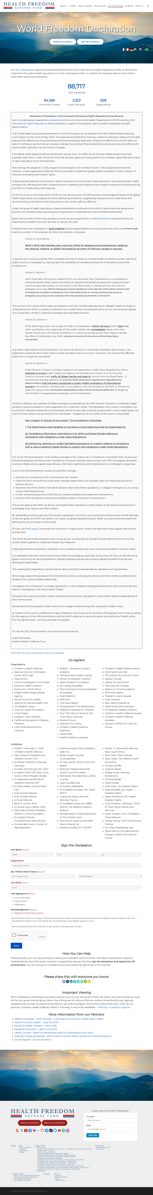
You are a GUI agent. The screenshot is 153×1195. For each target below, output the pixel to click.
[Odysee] (42, 1133)
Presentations (23, 1150)
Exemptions (100, 1149)
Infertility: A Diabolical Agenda (114, 1007)
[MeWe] (38, 1133)
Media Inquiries (60, 1180)
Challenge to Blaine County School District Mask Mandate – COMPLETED (60, 1160)
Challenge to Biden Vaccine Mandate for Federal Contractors (56, 1155)
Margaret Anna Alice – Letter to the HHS (35, 1029)
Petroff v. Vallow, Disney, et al (46, 1152)
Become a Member (61, 1177)
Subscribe (93, 1135)
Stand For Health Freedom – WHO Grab (35, 1025)
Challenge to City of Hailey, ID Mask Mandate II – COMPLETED (56, 1163)
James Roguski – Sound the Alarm (32, 1039)
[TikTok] (51, 1133)
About (13, 1146)
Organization (19, 904)
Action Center (18, 1174)
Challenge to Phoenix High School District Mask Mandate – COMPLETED (60, 1166)
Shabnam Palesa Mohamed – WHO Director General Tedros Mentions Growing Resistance (62, 1036)
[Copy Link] (89, 981)
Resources (99, 1146)
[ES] (136, 50)
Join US (57, 1174)
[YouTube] (59, 1133)
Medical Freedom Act (103, 1147)
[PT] (146, 50)
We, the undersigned (22, 70)
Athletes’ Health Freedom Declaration (26, 1177)
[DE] (132, 50)
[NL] (141, 50)
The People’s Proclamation (22, 1180)
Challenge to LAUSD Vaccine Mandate (49, 1158)
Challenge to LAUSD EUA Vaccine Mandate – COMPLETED (55, 1164)
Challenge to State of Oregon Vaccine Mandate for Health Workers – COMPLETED (63, 1167)
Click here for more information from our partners (37, 653)
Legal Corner (40, 1146)
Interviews (22, 1149)
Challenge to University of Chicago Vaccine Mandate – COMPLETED (58, 1169)
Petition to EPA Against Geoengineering (26, 1175)
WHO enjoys (32, 528)
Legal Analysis (40, 1171)
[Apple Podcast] (67, 1133)
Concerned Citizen (22, 898)
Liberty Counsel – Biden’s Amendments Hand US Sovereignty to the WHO (53, 1032)
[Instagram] (34, 1133)
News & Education (25, 1147)
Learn (20, 1146)
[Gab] (74, 981)
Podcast (21, 1152)
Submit (16, 946)
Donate (47, 1174)
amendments (104, 218)
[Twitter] (55, 1133)
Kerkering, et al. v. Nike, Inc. (46, 1150)
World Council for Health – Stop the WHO (36, 1022)
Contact (57, 1178)
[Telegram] (78, 981)
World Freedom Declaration (22, 1178)
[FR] (123, 50)
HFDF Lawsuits (41, 1147)
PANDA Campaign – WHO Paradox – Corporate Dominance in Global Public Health (58, 1019)
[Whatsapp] (81, 981)
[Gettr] (26, 1133)
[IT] (127, 50)
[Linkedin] (71, 981)
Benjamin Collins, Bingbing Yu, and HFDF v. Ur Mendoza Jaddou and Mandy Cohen (64, 1149)
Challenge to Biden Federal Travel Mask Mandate (53, 1153)
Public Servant (20, 901)
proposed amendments (61, 120)
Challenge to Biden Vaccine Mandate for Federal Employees (56, 1157)
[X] (67, 981)
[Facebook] (64, 981)
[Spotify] (63, 1133)
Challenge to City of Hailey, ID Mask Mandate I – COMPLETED (56, 1161)
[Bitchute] (17, 1133)
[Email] (85, 981)
